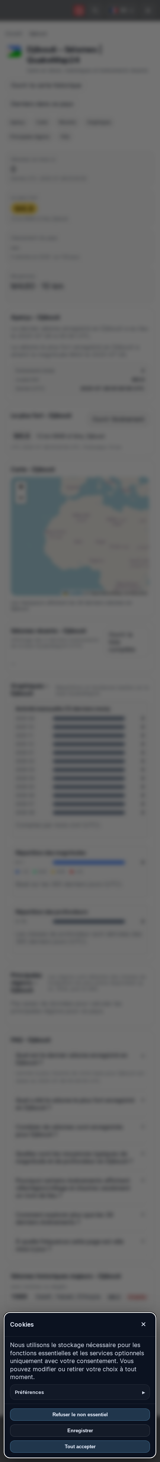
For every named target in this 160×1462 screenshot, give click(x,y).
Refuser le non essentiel (80, 1414)
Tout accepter (80, 1446)
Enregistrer (80, 1430)
